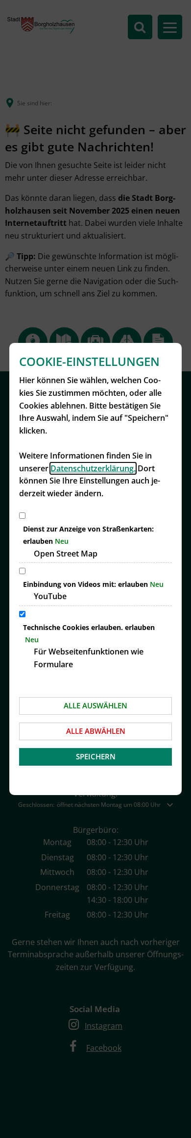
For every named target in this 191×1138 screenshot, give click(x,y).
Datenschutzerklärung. (93, 468)
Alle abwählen (95, 731)
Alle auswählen (95, 705)
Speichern (96, 756)
